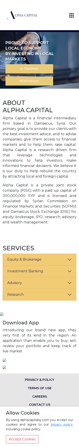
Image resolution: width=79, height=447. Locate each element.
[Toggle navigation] (71, 15)
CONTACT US (39, 405)
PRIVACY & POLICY (39, 380)
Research (15, 294)
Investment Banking (25, 271)
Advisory (14, 283)
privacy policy (61, 424)
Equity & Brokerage (24, 259)
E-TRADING (29, 68)
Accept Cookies (22, 439)
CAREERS (39, 396)
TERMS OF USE (40, 388)
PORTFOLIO (29, 81)
